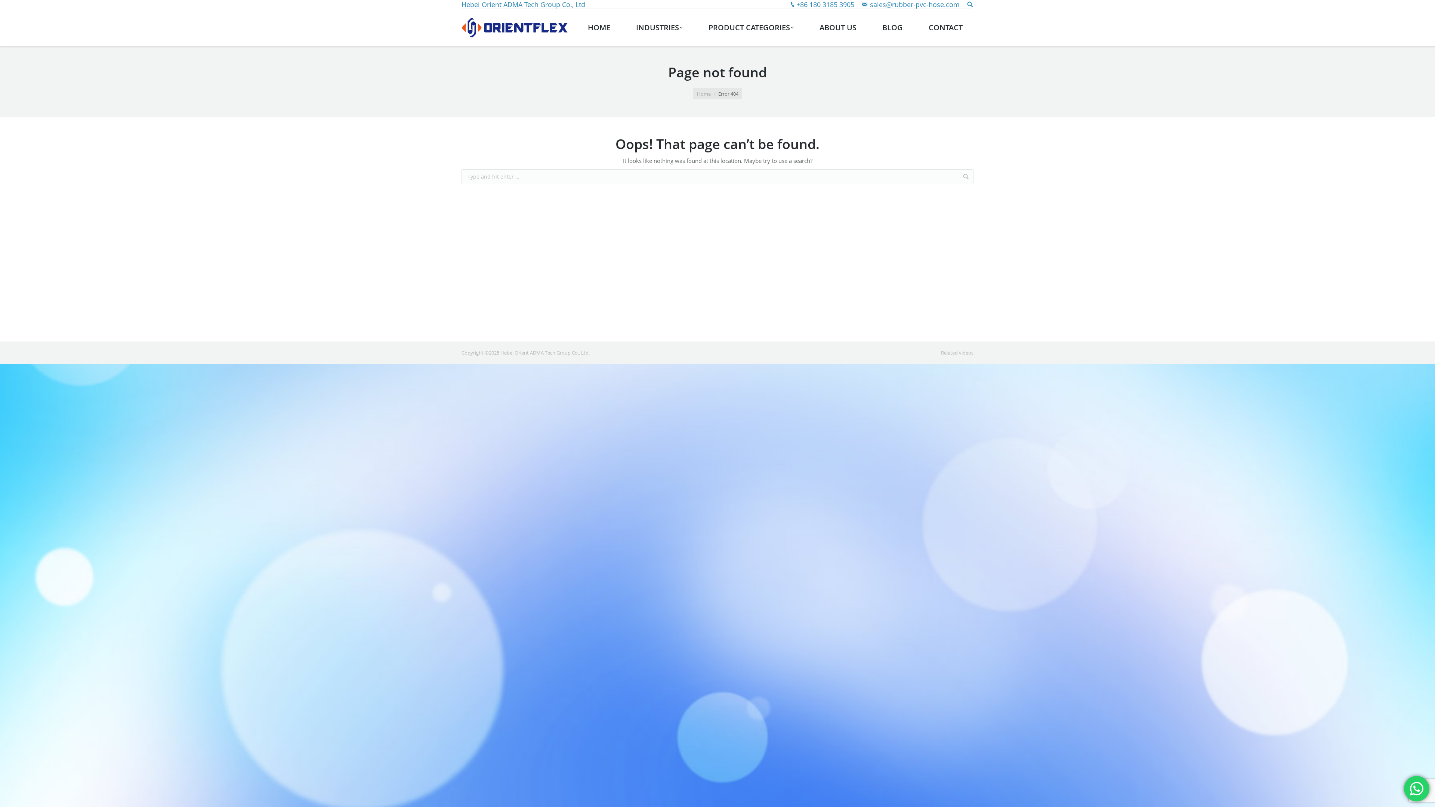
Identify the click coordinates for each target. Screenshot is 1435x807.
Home (704, 93)
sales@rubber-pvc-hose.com (915, 4)
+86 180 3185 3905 (825, 4)
